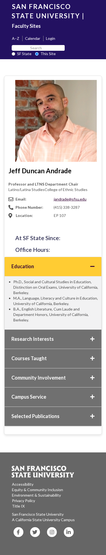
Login (50, 38)
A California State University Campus (43, 519)
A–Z (15, 38)
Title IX (18, 506)
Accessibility (22, 484)
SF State (24, 53)
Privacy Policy (23, 500)
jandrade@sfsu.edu (70, 199)
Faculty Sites (26, 26)
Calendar (32, 38)
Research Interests (32, 339)
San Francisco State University (38, 514)
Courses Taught (29, 358)
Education (22, 266)
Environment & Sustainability (36, 495)
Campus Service (28, 397)
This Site (48, 53)
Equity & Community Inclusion (37, 489)
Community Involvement (38, 378)
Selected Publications (35, 416)
